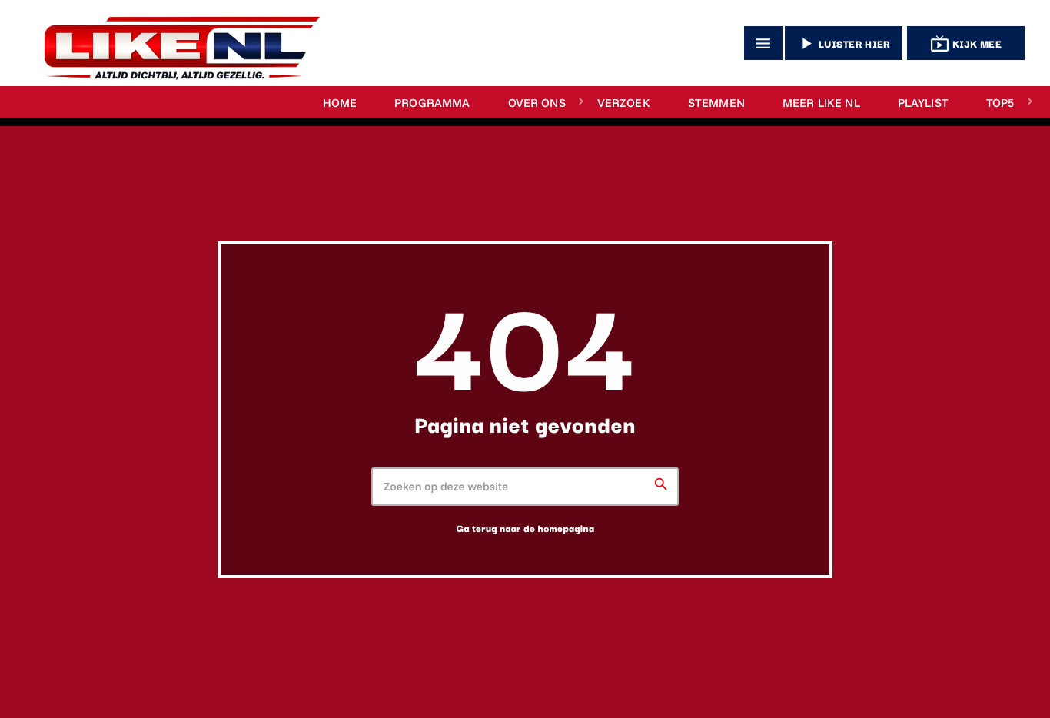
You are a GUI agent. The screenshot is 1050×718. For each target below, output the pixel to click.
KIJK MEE (966, 43)
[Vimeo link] (175, 43)
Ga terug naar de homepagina (525, 528)
